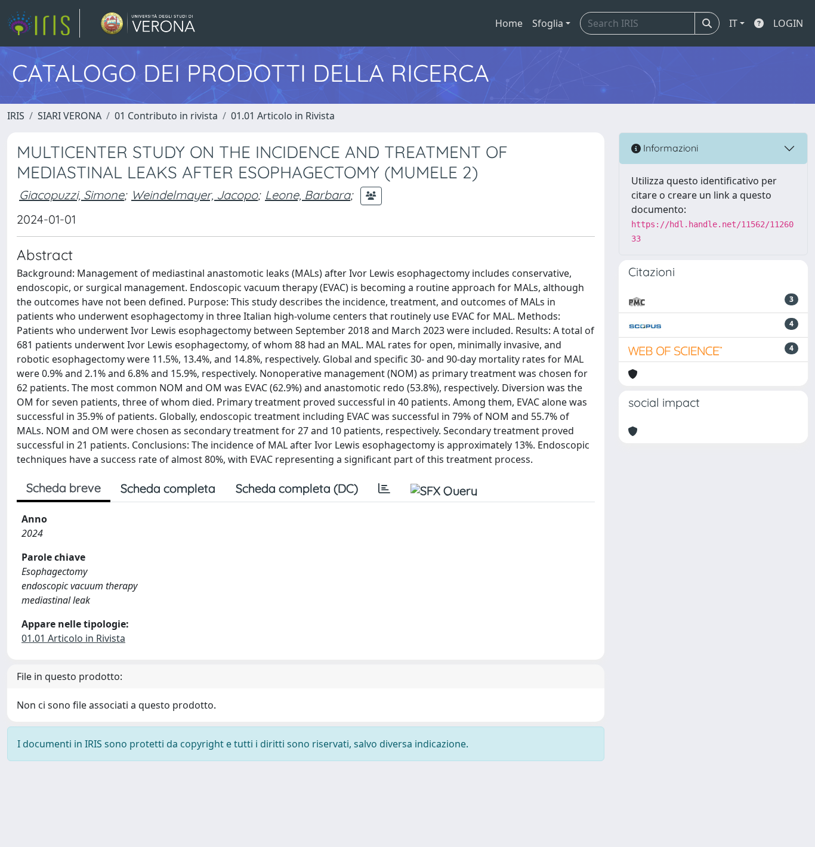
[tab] (384, 488)
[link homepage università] (148, 23)
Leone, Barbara (307, 194)
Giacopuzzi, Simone (71, 194)
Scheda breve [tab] (63, 487)
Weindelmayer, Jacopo (194, 194)
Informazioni (669, 148)
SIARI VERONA (69, 115)
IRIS (15, 115)
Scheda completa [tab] (168, 488)
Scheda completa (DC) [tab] (297, 488)
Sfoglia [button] (547, 23)
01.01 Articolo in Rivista (283, 115)
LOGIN (788, 23)
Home (509, 23)
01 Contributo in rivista (166, 115)
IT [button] (733, 23)
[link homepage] (43, 23)
